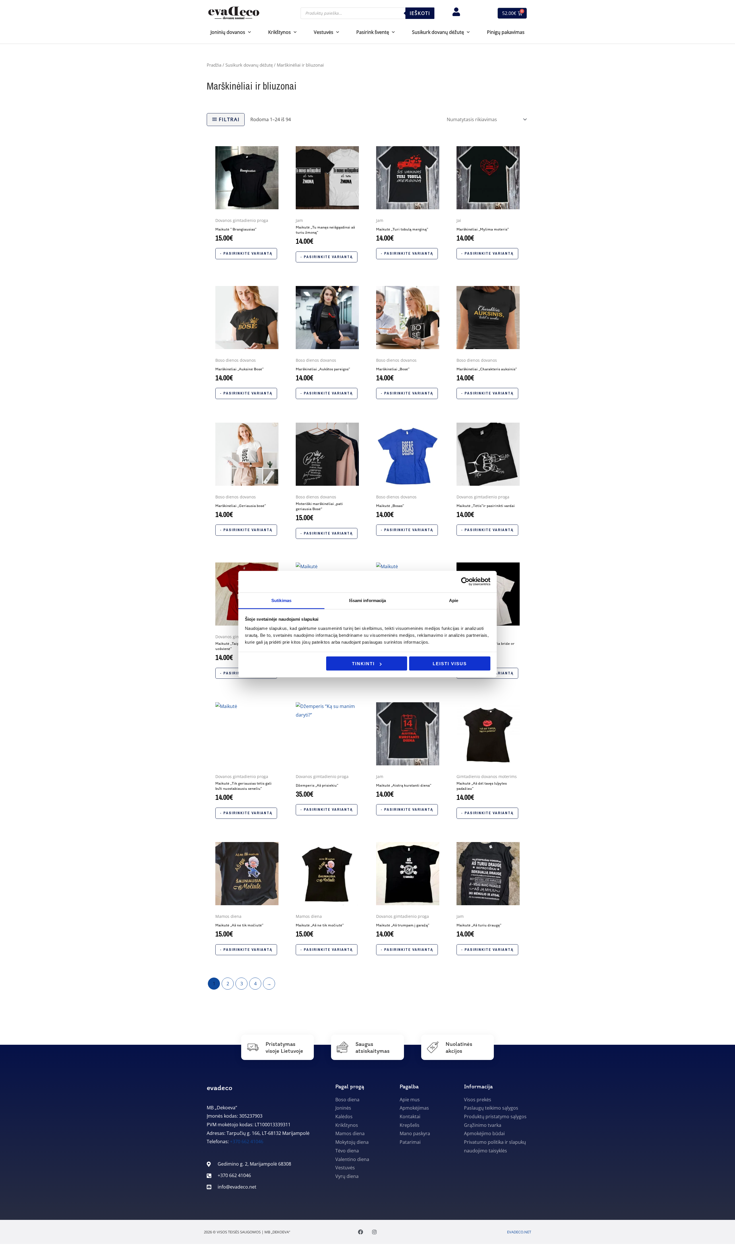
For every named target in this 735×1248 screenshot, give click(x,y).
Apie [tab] (453, 600)
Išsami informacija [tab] (367, 600)
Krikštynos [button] (279, 32)
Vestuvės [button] (323, 32)
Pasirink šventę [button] (372, 32)
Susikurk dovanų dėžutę (249, 65)
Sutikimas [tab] (281, 600)
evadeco (219, 1087)
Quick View (247, 209)
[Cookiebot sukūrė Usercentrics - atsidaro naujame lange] (465, 581)
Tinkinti (363, 663)
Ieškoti (420, 13)
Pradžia (214, 65)
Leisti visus (450, 663)
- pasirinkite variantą (246, 253)
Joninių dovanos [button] (227, 32)
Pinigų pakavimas (506, 32)
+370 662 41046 (246, 1141)
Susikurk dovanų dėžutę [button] (438, 32)
